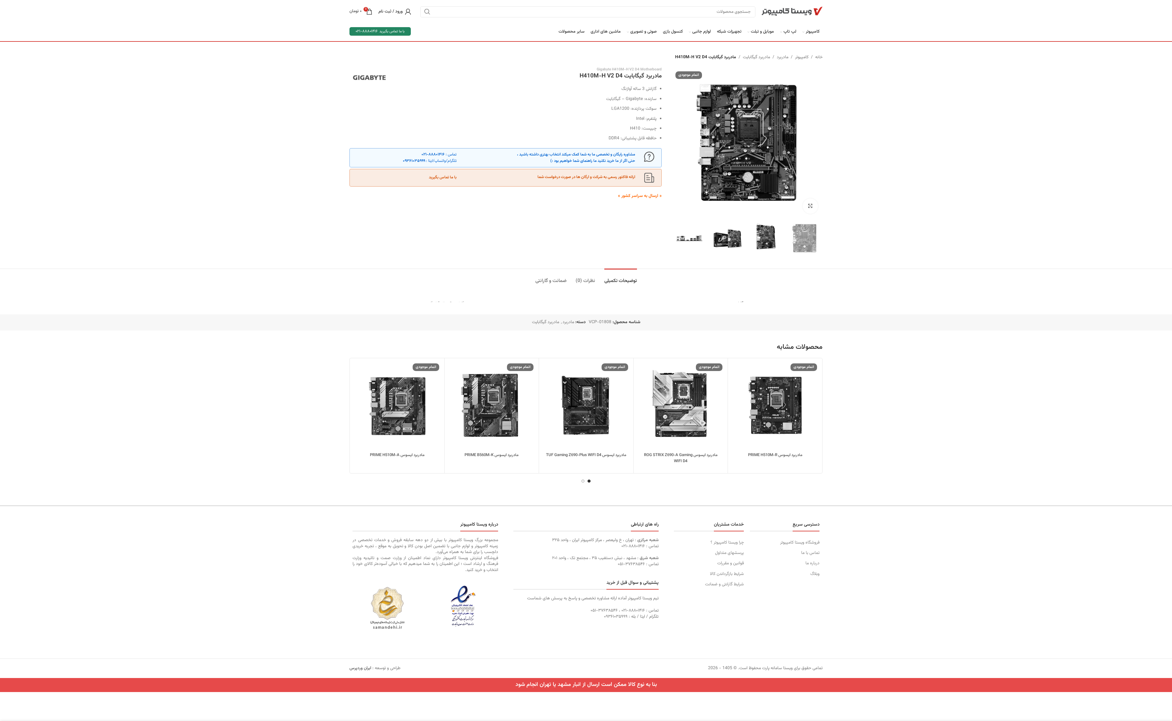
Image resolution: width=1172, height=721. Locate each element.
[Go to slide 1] (589, 481)
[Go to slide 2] (582, 481)
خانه (819, 57)
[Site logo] (792, 11)
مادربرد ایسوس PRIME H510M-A (397, 455)
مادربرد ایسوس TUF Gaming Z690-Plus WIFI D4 (586, 455)
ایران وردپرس (360, 668)
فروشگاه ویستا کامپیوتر (799, 542)
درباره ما (812, 563)
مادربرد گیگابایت (756, 57)
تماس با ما (810, 553)
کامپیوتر (801, 57)
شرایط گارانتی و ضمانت (724, 584)
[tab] (620, 278)
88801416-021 (367, 31)
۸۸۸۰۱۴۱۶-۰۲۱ (433, 155)
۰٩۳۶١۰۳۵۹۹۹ (414, 161)
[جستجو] (427, 11)
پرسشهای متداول (729, 553)
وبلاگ (814, 574)
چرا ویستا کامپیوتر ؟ (727, 542)
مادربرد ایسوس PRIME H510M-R (775, 455)
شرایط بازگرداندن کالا (726, 574)
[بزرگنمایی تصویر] (810, 206)
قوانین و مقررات (730, 563)
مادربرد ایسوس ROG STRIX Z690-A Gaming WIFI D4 (681, 458)
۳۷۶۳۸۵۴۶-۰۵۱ (631, 564)
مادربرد (782, 57)
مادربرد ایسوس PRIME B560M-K (492, 455)
